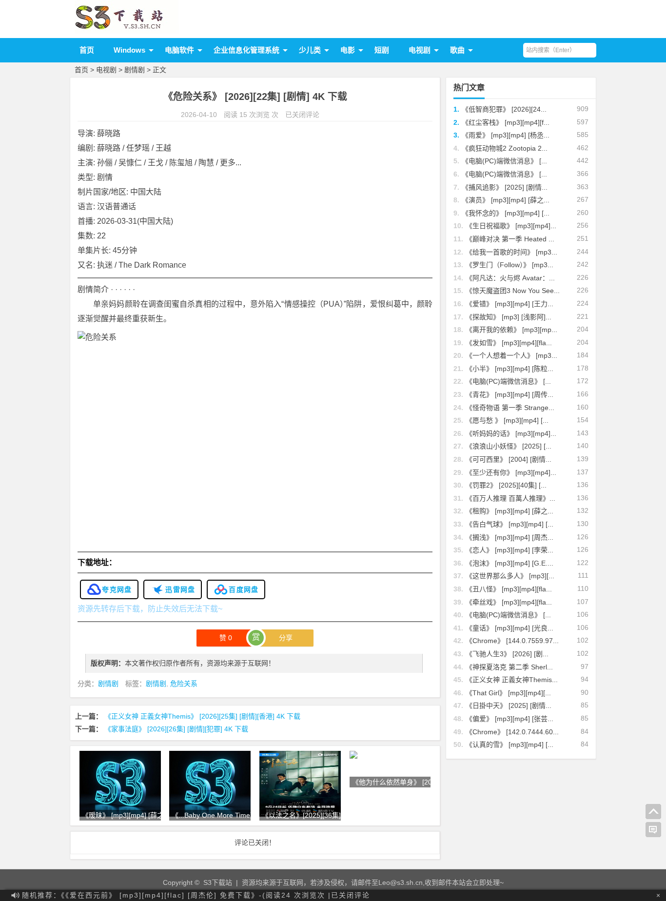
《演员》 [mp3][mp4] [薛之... (505, 200)
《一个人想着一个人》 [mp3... (511, 355)
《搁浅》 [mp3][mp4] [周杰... (509, 537)
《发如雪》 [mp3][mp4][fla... (509, 343)
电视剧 (420, 50)
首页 (86, 50)
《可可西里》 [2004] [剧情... (508, 459)
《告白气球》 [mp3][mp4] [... (509, 524)
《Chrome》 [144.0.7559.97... (512, 641)
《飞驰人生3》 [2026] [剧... (507, 654)
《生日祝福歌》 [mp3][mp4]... (511, 226)
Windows (129, 50)
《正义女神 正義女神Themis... (512, 680)
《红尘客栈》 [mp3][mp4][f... (505, 122)
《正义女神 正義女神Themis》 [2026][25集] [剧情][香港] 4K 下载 (202, 716)
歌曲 (457, 50)
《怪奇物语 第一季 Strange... (510, 407)
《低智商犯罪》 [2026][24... (504, 109)
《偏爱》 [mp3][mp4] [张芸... (509, 719)
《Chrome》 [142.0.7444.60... (512, 732)
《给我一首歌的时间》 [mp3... (511, 252)
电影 (347, 50)
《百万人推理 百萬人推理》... (510, 498)
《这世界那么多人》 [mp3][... (510, 576)
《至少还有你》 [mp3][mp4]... (511, 472)
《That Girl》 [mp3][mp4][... (508, 693)
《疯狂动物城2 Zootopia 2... (505, 148)
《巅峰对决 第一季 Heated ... (510, 239)
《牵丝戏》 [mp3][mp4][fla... (509, 602)
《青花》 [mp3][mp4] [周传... (509, 394)
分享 (286, 638)
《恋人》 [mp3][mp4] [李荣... (509, 550)
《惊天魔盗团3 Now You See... (513, 290)
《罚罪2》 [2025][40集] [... (506, 485)
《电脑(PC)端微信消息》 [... (504, 161)
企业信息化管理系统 (246, 50)
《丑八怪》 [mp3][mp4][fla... (509, 589)
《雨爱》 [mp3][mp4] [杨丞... (505, 135)
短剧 (381, 50)
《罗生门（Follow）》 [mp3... (509, 265)
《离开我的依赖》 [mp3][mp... (511, 329)
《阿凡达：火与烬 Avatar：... (510, 278)
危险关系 (183, 683)
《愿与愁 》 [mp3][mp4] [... (507, 420)
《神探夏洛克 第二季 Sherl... (509, 667)
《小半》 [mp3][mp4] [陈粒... (509, 368)
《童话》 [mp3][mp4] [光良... (509, 628)
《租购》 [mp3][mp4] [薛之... (509, 511)
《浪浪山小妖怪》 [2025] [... (508, 446)
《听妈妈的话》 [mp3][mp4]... (511, 433)
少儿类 (310, 50)
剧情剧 (134, 70)
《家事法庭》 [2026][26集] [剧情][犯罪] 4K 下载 (176, 729)
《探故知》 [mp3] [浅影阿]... (508, 317)
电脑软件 (179, 50)
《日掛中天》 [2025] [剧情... (508, 705)
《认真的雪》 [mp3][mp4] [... (509, 744)
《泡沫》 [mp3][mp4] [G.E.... (509, 563)
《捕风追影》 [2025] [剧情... (505, 187)
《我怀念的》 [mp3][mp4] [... (505, 213)
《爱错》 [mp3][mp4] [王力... (509, 304)
